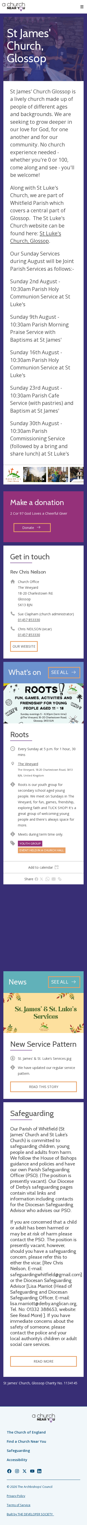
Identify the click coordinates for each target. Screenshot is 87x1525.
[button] (82, 7)
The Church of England (26, 1432)
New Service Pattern (43, 1044)
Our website (24, 646)
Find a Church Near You (26, 1441)
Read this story (43, 1086)
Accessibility (17, 1459)
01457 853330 (29, 619)
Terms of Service (18, 1505)
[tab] (43, 867)
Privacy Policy (16, 1496)
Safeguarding (18, 1450)
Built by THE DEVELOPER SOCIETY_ (30, 1514)
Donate (28, 527)
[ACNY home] (13, 6)
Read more (43, 1361)
